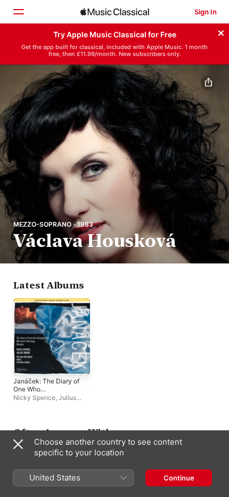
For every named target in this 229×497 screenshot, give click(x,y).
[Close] (221, 31)
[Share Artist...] (208, 82)
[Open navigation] (18, 11)
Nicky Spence (34, 398)
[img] (114, 11)
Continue (178, 478)
